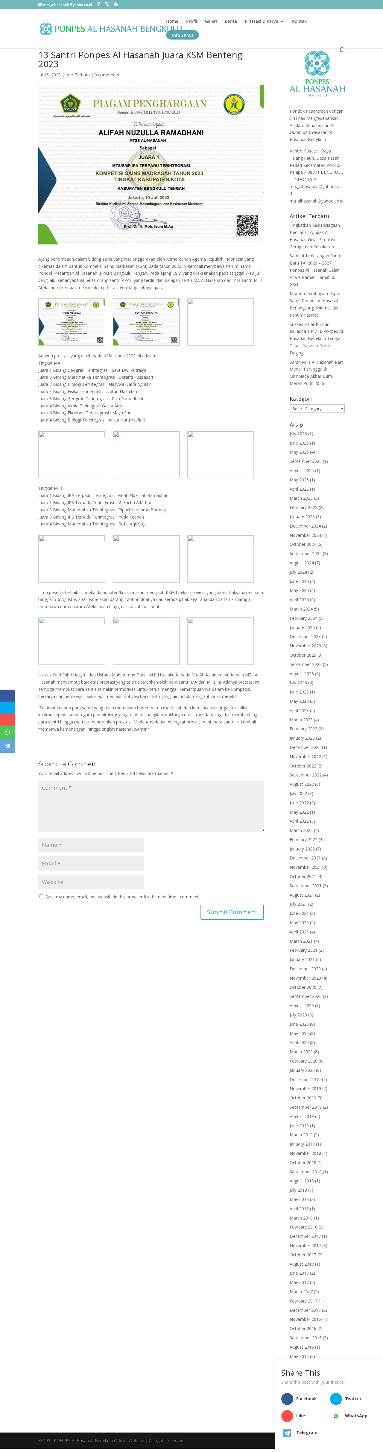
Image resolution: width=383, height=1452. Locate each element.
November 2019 (305, 1088)
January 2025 (302, 516)
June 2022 (299, 803)
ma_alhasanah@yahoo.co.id (317, 201)
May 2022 (299, 812)
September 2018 (306, 1172)
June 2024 (299, 581)
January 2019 (302, 1144)
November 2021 (305, 867)
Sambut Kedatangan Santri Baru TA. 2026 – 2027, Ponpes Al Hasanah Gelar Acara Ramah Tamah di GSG (315, 270)
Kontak (299, 21)
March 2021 (301, 941)
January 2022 (302, 849)
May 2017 (299, 1282)
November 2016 (305, 1319)
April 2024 (299, 599)
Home (172, 21)
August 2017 (302, 1264)
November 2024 (305, 535)
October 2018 (303, 1162)
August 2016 (302, 1347)
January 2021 (302, 959)
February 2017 (303, 1301)
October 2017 (303, 1255)
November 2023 (305, 646)
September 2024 (306, 553)
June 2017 (299, 1273)
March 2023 (301, 720)
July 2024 (298, 572)
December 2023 (305, 636)
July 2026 (298, 433)
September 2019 (306, 1107)
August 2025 (302, 470)
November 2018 (305, 1153)
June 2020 (299, 1024)
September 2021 (306, 886)
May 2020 (299, 1033)
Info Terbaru (78, 75)
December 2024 (305, 526)
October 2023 (303, 655)
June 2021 (299, 913)
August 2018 (302, 1181)
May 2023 (299, 701)
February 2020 (303, 1061)
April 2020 (299, 1042)
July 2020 (298, 1015)
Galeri (211, 21)
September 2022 (306, 775)
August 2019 (302, 1116)
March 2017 (301, 1291)
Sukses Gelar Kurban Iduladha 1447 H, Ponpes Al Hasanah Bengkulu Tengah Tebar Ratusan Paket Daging (316, 338)
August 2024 (302, 563)
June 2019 (299, 1125)
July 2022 (298, 793)
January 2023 (302, 738)
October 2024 (303, 544)
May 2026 (299, 452)
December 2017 (305, 1236)
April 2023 (299, 710)
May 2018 (299, 1199)
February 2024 (303, 618)
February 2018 (303, 1227)
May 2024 (299, 590)
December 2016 (305, 1310)
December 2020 (305, 968)
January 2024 (302, 627)
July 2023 (298, 682)
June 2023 (299, 692)
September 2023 (306, 664)
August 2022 (302, 784)
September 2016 (306, 1338)
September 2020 (306, 996)
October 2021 (303, 876)
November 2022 (305, 756)
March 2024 (301, 609)
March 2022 (301, 830)
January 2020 (302, 1070)
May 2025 (299, 480)
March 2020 (301, 1051)
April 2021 (299, 932)
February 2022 (303, 839)
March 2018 (301, 1218)
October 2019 (303, 1098)
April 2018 (299, 1208)
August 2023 (302, 673)
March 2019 (301, 1134)
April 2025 (299, 489)
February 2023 (303, 729)
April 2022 (299, 821)
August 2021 (302, 895)
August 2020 (302, 1005)
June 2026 (299, 443)
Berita (231, 21)
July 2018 (298, 1190)
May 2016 (299, 1356)
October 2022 (303, 766)
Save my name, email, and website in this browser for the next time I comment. (122, 897)
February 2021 (303, 950)
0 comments (107, 75)
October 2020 (303, 987)
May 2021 (299, 922)
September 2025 (306, 461)
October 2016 (303, 1328)
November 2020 (305, 978)
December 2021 (305, 858)
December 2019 (305, 1079)
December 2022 (305, 747)
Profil (191, 21)
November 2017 (305, 1245)
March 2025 (301, 498)
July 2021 (298, 904)
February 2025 (303, 507)
